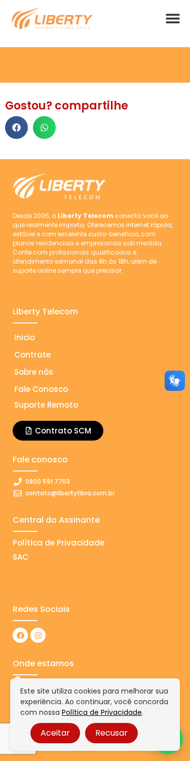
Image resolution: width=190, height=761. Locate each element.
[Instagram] (38, 635)
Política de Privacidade (102, 712)
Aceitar (55, 733)
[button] (172, 18)
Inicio (24, 337)
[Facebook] (20, 635)
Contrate (32, 354)
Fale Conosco (41, 389)
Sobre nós (33, 372)
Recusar (111, 733)
